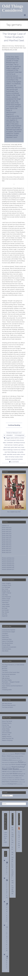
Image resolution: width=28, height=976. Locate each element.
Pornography (4, 779)
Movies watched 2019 (8, 565)
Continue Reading (15, 426)
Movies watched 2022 (8, 560)
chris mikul (8, 758)
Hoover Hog (5, 725)
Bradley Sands (6, 591)
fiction (21, 762)
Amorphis (4, 666)
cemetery (4, 758)
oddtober (21, 775)
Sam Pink (4, 614)
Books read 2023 (6, 527)
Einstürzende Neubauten (9, 674)
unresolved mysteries (17, 459)
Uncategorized (20, 435)
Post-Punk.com (6, 684)
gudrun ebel (14, 447)
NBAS (14, 771)
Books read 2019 (6, 535)
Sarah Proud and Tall (7, 738)
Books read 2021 (6, 531)
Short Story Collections (10, 782)
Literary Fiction (22, 769)
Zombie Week (19, 784)
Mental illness (9, 771)
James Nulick (5, 604)
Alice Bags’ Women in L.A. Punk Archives (13, 664)
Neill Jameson (6, 678)
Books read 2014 (6, 544)
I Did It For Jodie (6, 727)
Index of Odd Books (7, 641)
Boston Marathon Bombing (17, 756)
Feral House (5, 637)
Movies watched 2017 (8, 569)
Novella (15, 775)
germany (21, 445)
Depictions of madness (17, 760)
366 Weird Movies (7, 703)
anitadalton (9, 435)
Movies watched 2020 (8, 563)
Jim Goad (4, 608)
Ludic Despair (6, 731)
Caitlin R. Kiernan (6, 593)
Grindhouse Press (7, 639)
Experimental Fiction (6, 762)
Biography (12, 754)
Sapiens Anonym (6, 736)
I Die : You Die (5, 676)
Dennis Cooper (6, 598)
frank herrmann (8, 445)
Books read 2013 (6, 546)
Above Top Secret (7, 721)
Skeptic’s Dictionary (7, 740)
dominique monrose (19, 442)
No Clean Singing (6, 680)
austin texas (7, 754)
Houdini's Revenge (21, 764)
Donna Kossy (5, 600)
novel (11, 775)
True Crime (4, 784)
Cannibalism (9, 442)
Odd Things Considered (12, 8)
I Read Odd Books (13, 767)
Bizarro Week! (6, 756)
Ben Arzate (5, 589)
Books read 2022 (6, 529)
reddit (4, 454)
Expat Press (5, 635)
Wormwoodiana (6, 649)
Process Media (6, 645)
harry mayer (21, 447)
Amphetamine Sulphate (8, 630)
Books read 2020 (6, 533)
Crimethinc (5, 633)
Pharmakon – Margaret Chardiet (10, 682)
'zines (3, 754)
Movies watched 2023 (8, 558)
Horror (13, 764)
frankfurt (15, 445)
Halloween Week (8, 764)
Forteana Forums (6, 723)
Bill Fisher (4, 668)
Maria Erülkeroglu (12, 452)
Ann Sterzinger (6, 587)
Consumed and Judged (8, 631)
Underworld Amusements (9, 647)
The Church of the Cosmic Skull (10, 672)
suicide (23, 781)
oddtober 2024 (18, 777)
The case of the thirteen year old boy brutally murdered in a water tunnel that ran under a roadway (14, 194)
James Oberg (5, 729)
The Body (4, 670)
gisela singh (7, 447)
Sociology (20, 781)
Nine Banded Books (7, 643)
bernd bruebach (11, 440)
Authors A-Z (5, 525)
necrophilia (20, 452)
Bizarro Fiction (20, 754)
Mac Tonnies (5, 612)
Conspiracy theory (7, 760)
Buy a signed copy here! (14, 511)
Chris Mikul (5, 595)
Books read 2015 (6, 543)
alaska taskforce (15, 438)
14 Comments (15, 461)
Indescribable (8, 767)
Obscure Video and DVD (9, 705)
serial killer (9, 454)
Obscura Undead (6, 732)
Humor (3, 767)
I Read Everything (17, 767)
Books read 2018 (6, 537)
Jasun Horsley (6, 606)
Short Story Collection (19, 779)
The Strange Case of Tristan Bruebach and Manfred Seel (14, 37)
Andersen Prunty (6, 585)
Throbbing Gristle (7, 689)
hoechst (15, 449)
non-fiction (13, 773)
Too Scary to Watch (7, 707)
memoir (4, 771)
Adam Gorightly (6, 583)
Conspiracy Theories (15, 758)
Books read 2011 (6, 550)
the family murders (14, 457)
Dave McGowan (6, 596)
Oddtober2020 (11, 777)
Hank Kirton (5, 602)
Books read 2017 (6, 539)
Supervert (4, 616)
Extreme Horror (14, 762)
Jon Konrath (5, 610)
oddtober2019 (5, 777)
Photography (13, 873)
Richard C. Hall (6, 734)
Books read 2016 (6, 541)
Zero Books (5, 651)
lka (19, 449)
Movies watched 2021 (8, 562)
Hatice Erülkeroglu (8, 449)
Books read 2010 (6, 552)
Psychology (9, 779)
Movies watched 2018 (8, 567)
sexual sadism (16, 454)
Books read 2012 (6, 548)
